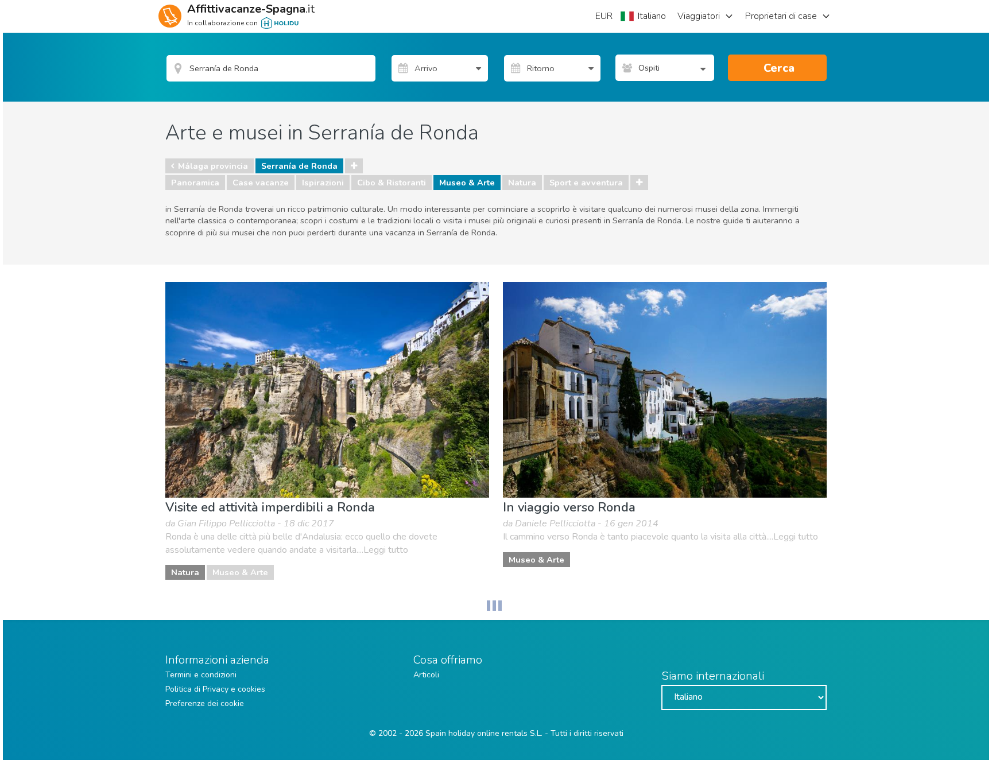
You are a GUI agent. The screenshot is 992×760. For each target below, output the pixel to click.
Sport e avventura (586, 182)
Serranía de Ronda (299, 166)
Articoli (426, 674)
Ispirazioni (323, 182)
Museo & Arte (467, 182)
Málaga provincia (213, 166)
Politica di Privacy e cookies (215, 689)
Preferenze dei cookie (204, 703)
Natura (522, 182)
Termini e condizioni (201, 674)
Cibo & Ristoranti (391, 182)
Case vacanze (260, 182)
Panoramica (195, 182)
